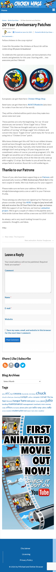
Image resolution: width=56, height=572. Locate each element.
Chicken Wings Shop (36, 99)
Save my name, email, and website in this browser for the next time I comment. (28, 331)
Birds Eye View (13, 20)
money (48, 404)
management (28, 404)
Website (9, 319)
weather (41, 411)
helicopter (31, 401)
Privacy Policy (26, 560)
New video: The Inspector (14, 237)
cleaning (17, 397)
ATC (7, 393)
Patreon (45, 177)
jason (43, 401)
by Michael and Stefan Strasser (29, 566)
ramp (39, 407)
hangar (16, 400)
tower (29, 411)
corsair (43, 397)
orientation (15, 408)
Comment (9, 270)
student (9, 411)
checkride (25, 394)
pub (30, 408)
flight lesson (7, 401)
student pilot (17, 410)
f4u (48, 397)
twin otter (34, 411)
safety (44, 408)
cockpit (24, 396)
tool (25, 411)
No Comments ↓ (7, 36)
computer (36, 397)
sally (49, 407)
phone (22, 408)
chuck (41, 393)
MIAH (43, 404)
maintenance (15, 404)
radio (34, 407)
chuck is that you (7, 397)
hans (23, 400)
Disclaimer (25, 548)
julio (49, 400)
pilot (26, 408)
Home (4, 20)
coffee (30, 397)
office (9, 407)
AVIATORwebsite (35, 104)
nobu (4, 408)
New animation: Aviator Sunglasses (38, 240)
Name (7, 297)
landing (5, 404)
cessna (17, 393)
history (38, 401)
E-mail (7, 308)
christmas (32, 394)
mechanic (37, 404)
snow (4, 411)
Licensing (26, 554)
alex (3, 394)
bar (11, 394)
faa (52, 397)
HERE (28, 202)
